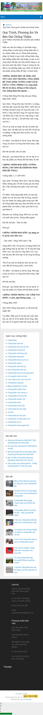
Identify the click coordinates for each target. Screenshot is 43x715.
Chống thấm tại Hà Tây (16, 406)
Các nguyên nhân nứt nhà (17, 376)
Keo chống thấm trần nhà (17, 370)
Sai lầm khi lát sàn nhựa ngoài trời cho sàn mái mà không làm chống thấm (25, 493)
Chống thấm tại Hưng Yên (17, 396)
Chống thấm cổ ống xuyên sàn (19, 419)
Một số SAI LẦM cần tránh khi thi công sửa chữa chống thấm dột (25, 483)
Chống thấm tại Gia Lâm (17, 415)
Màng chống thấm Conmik (17, 386)
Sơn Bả (10, 412)
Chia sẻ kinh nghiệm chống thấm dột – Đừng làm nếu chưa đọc (24, 550)
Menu (3, 17)
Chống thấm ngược (15, 363)
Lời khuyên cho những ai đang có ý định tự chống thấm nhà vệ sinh (25, 532)
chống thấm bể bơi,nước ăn (18, 360)
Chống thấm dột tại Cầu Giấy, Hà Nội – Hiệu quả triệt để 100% (25, 512)
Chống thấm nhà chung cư (17, 393)
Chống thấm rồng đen (16, 383)
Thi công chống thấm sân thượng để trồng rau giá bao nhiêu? (24, 560)
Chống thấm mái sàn (15, 343)
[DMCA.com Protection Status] (30, 697)
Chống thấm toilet (14, 402)
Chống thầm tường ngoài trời (18, 425)
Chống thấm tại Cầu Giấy (17, 409)
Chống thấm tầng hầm (16, 357)
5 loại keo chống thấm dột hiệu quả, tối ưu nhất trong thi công (25, 521)
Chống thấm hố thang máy (17, 353)
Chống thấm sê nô (14, 422)
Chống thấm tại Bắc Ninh (17, 389)
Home (8, 25)
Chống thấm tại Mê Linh (16, 399)
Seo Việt (28, 699)
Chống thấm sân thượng (17, 366)
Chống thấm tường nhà (16, 350)
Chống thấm (12, 340)
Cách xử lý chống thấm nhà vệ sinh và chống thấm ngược (25, 540)
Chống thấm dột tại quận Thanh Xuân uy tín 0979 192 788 (24, 503)
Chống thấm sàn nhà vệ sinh (18, 347)
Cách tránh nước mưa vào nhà (19, 379)
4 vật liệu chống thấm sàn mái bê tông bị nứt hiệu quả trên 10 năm (25, 569)
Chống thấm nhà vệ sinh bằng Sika (21, 373)
